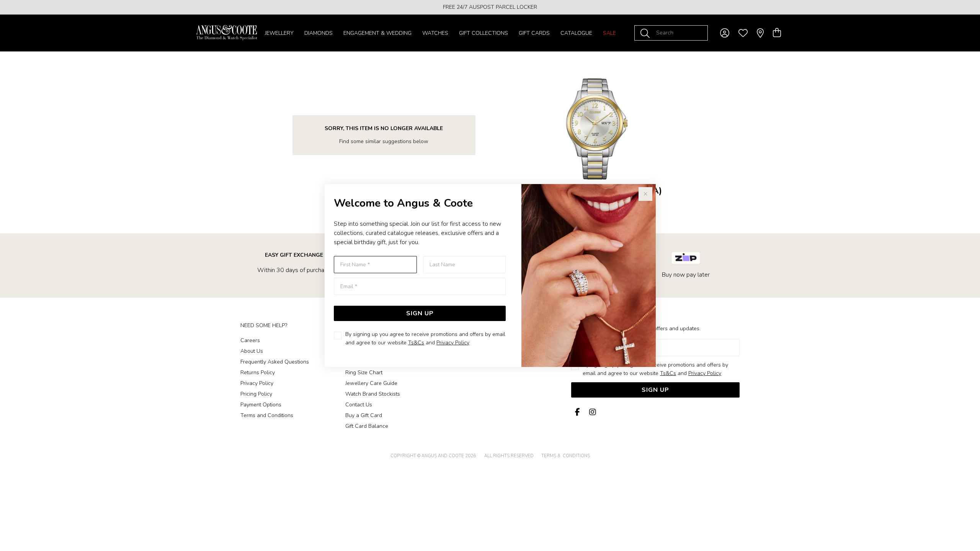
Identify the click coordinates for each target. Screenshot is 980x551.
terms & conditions (565, 456)
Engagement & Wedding (377, 33)
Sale (609, 33)
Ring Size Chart (363, 372)
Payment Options (260, 404)
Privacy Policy (452, 342)
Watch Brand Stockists (372, 394)
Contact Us (358, 404)
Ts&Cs (416, 342)
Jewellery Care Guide (371, 383)
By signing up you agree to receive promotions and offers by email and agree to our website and (425, 338)
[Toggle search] (646, 33)
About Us (251, 351)
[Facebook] (577, 412)
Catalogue (576, 33)
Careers (250, 340)
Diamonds (318, 33)
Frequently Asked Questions (274, 361)
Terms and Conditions (266, 415)
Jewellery (279, 33)
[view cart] (777, 33)
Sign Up (420, 313)
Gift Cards (534, 33)
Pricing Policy (256, 394)
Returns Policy (257, 372)
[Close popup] (645, 194)
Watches (435, 33)
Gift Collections (483, 33)
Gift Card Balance (366, 426)
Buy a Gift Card (363, 415)
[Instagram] (591, 412)
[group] (490, 7)
